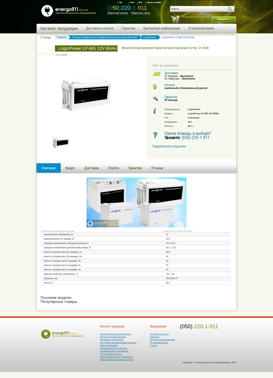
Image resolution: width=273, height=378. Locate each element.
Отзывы (157, 168)
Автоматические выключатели (115, 334)
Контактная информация (161, 28)
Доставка (92, 168)
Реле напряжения (109, 345)
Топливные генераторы (112, 339)
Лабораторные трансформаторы (116, 359)
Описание (48, 168)
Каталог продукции (59, 28)
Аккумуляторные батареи (113, 337)
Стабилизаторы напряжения (114, 351)
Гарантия (128, 28)
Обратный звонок (117, 12)
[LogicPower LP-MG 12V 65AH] (61, 151)
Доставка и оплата (100, 28)
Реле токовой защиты (111, 354)
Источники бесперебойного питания (118, 342)
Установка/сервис (201, 28)
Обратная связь (140, 12)
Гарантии (135, 168)
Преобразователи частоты (113, 348)
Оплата (113, 168)
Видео (70, 168)
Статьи (46, 37)
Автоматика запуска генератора (116, 357)
